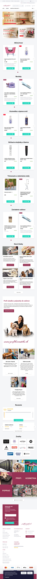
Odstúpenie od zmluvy (6, 536)
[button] (3, 18)
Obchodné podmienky (6, 533)
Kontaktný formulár (30, 536)
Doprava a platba (5, 532)
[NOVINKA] (10, 85)
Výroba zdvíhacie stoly (6, 557)
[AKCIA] (26, 51)
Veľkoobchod (4, 553)
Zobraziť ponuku (9, 310)
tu (12, 575)
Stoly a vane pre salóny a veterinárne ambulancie (6, 562)
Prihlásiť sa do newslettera (9, 522)
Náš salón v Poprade (10, 361)
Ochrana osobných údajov (6, 535)
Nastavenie (7, 577)
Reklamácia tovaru (5, 538)
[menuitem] (4, 8)
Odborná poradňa (27, 361)
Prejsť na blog (18, 292)
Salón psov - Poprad (5, 554)
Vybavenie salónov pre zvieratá (7, 560)
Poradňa (26, 373)
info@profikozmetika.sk (30, 531)
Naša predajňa (18, 398)
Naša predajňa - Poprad (6, 556)
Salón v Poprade (10, 373)
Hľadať (23, 5)
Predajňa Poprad (18, 389)
